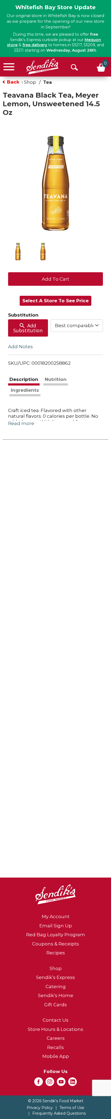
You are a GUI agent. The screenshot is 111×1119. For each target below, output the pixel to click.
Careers (56, 1038)
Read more (21, 423)
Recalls (55, 1047)
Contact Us (55, 1020)
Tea (47, 82)
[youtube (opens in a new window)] (61, 1083)
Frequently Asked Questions (59, 1113)
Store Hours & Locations (55, 1029)
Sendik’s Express (55, 977)
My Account (56, 916)
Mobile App (55, 1056)
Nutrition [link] (56, 379)
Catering (56, 986)
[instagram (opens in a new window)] (50, 1083)
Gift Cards (55, 1004)
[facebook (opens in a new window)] (38, 1083)
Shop (30, 82)
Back (12, 82)
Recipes (55, 952)
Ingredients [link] (25, 390)
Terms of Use (72, 1107)
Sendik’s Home (55, 995)
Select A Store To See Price (55, 300)
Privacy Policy (40, 1107)
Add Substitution (28, 328)
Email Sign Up (55, 925)
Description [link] (23, 379)
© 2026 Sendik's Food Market (55, 1100)
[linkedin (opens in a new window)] (72, 1083)
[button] (18, 251)
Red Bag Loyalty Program (55, 934)
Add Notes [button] (20, 346)
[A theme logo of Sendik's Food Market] (42, 66)
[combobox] (77, 325)
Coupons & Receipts (55, 944)
